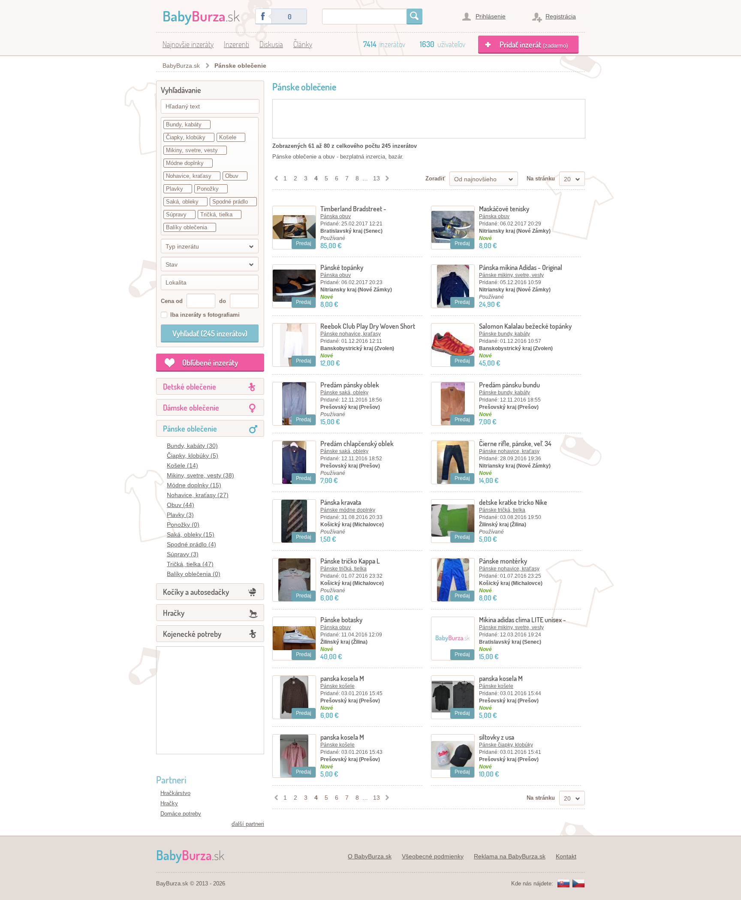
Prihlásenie (491, 16)
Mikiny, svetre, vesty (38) (200, 475)
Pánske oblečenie (240, 65)
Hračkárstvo (175, 793)
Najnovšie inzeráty (188, 44)
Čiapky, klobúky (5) (192, 455)
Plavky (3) (180, 514)
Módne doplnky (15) (194, 485)
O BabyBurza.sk (370, 856)
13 (376, 178)
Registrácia (560, 16)
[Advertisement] (210, 700)
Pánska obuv (335, 216)
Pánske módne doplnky (347, 510)
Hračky (173, 613)
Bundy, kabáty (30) (192, 445)
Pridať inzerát (534, 44)
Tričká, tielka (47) (190, 564)
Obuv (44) (180, 504)
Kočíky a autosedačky (196, 592)
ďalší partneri (248, 824)
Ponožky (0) (183, 524)
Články (302, 44)
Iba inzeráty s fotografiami (205, 315)
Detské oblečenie (189, 386)
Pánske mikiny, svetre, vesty (511, 275)
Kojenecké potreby (192, 634)
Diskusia (271, 44)
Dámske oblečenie (191, 407)
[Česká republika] (578, 884)
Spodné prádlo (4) (191, 544)
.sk (201, 15)
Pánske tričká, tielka (502, 510)
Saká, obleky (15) (190, 534)
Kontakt (566, 856)
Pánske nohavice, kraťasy (350, 334)
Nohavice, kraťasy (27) (198, 495)
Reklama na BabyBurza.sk (509, 856)
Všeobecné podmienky (433, 856)
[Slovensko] (563, 884)
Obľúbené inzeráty (210, 362)
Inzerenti (236, 44)
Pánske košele (337, 686)
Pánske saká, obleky (344, 393)
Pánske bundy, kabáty (504, 334)
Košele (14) (182, 465)
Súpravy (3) (183, 554)
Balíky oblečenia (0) (193, 573)
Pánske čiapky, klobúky (506, 745)
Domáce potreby (180, 813)
